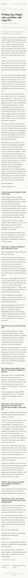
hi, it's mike (4, 4)
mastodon (7, 573)
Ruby (15, 559)
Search (19, 4)
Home (2, 9)
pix (19, 573)
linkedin (15, 573)
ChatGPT (7, 559)
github (11, 573)
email (22, 573)
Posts (12, 4)
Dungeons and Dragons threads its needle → (19, 566)
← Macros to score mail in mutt (5, 566)
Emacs (11, 559)
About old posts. (22, 27)
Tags (16, 4)
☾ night (24, 4)
